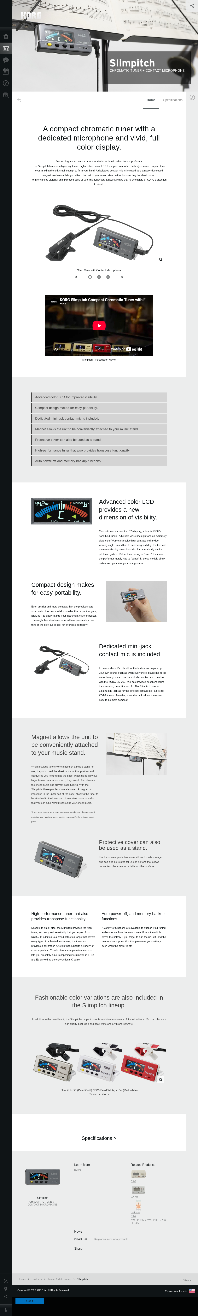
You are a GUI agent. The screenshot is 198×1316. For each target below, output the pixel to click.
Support (7, 83)
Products (7, 48)
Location (7, 1289)
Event (77, 1169)
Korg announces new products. (111, 1239)
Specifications (173, 100)
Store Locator (7, 95)
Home (7, 37)
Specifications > (99, 1138)
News (7, 1281)
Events (7, 72)
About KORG (7, 1310)
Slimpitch (82, 1279)
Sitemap (187, 1280)
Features (7, 60)
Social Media (7, 1297)
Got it (29, 1300)
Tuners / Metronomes (60, 1279)
